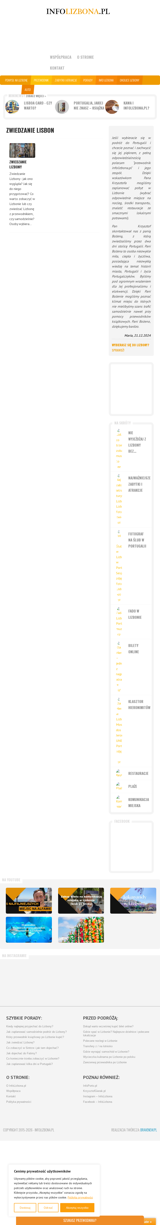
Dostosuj (25, 1208)
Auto (28, 89)
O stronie (85, 57)
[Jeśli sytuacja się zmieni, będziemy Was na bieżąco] (16, 980)
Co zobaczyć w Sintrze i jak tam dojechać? (32, 1048)
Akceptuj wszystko (77, 1208)
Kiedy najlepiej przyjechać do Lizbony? (29, 1026)
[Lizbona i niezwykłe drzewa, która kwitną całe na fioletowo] (133, 901)
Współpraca (60, 57)
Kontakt (57, 68)
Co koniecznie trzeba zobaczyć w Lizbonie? (32, 1058)
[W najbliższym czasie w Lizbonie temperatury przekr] (67, 980)
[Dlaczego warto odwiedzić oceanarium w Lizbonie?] (29, 930)
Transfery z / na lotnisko (97, 1046)
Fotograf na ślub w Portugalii (137, 540)
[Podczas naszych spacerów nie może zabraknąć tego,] (92, 980)
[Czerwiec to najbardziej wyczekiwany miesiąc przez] (118, 980)
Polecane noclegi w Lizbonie (100, 1040)
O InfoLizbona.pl (16, 1085)
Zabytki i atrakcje (66, 80)
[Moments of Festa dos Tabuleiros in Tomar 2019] (81, 930)
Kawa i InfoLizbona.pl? (136, 105)
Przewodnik (41, 80)
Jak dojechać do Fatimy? (21, 1053)
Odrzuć (48, 1208)
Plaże (132, 786)
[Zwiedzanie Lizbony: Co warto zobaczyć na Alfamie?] (29, 901)
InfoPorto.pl (90, 1085)
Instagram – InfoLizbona (97, 1096)
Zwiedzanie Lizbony (18, 164)
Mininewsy (27, 95)
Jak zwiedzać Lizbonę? (20, 1042)
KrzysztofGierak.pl (94, 1091)
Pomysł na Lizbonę (16, 80)
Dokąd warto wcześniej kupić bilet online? (108, 1026)
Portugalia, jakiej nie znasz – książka (89, 105)
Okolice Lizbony (130, 80)
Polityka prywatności (80, 1197)
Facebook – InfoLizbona (97, 1101)
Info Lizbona (106, 80)
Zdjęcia (54, 89)
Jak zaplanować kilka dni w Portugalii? (29, 1064)
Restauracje (138, 773)
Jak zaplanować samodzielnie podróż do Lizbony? (36, 1031)
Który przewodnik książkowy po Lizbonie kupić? (35, 1037)
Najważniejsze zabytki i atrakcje (139, 484)
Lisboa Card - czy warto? (38, 105)
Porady (88, 80)
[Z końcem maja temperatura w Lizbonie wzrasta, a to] (144, 980)
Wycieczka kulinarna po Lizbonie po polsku (109, 1057)
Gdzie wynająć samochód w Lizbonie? (106, 1051)
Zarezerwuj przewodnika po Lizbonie (105, 1062)
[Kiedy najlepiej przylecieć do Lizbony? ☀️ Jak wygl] (41, 980)
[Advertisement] (131, 389)
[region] (54, 1190)
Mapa (40, 89)
